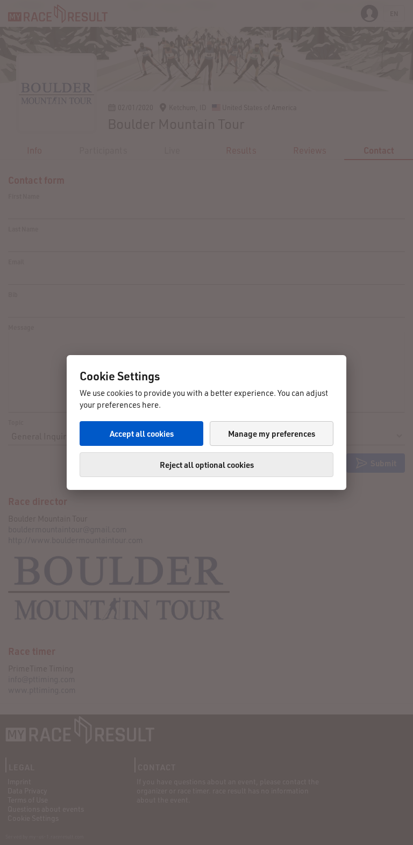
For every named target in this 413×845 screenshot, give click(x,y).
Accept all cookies (142, 433)
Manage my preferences (271, 433)
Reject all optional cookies (207, 464)
